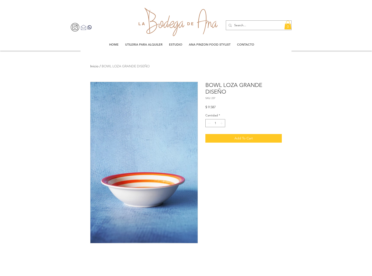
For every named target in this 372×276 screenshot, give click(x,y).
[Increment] (222, 123)
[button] (287, 25)
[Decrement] (208, 123)
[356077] (75, 27)
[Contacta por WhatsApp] (90, 27)
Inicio (94, 66)
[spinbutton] (215, 123)
